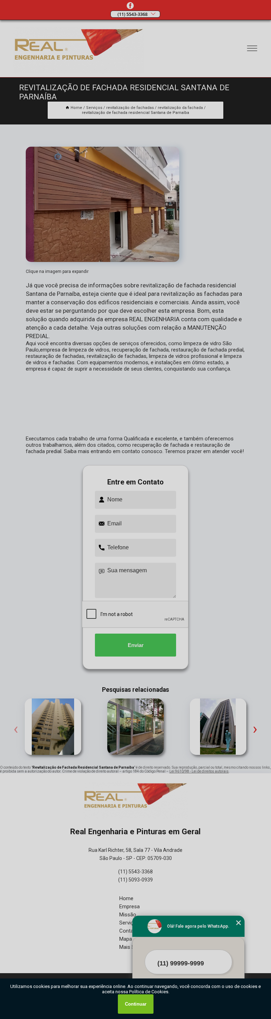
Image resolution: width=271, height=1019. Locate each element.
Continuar (135, 1004)
